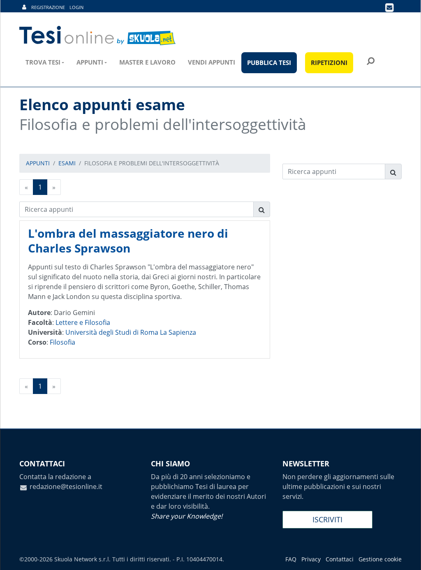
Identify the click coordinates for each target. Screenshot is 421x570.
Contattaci (340, 559)
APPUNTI (38, 163)
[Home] (98, 36)
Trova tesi (42, 62)
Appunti (89, 62)
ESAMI (67, 163)
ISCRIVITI (327, 519)
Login (76, 7)
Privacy (311, 559)
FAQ (290, 559)
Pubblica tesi (269, 62)
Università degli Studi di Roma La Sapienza (130, 332)
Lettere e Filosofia (83, 322)
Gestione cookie (380, 559)
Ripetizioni (329, 62)
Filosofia (62, 342)
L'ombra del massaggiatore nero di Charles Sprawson (128, 240)
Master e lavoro (147, 62)
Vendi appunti (211, 62)
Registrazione (48, 7)
